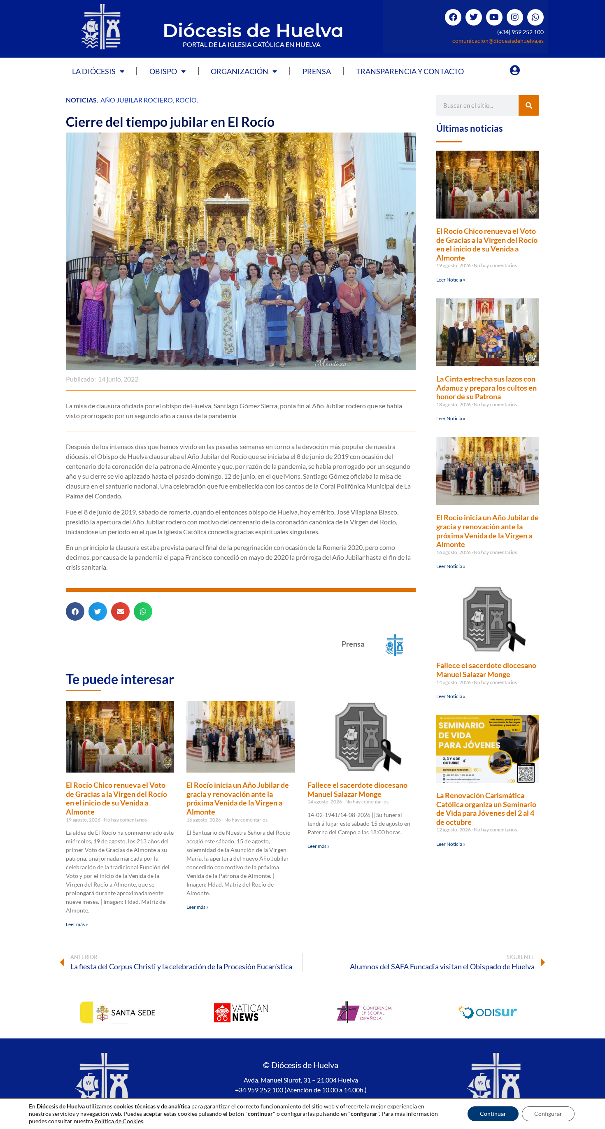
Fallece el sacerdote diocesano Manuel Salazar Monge (357, 789)
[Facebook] (453, 17)
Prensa (316, 71)
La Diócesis (94, 71)
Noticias (81, 100)
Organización (239, 71)
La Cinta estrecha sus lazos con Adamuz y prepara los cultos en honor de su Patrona (486, 387)
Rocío (186, 100)
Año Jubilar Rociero (136, 100)
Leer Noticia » (450, 280)
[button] (75, 611)
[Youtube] (494, 17)
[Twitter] (473, 17)
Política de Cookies (118, 1120)
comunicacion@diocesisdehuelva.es (498, 40)
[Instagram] (515, 17)
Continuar (493, 1113)
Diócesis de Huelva (253, 30)
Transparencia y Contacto (410, 71)
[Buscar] (529, 105)
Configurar (548, 1113)
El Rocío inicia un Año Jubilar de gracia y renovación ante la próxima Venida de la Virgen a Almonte (237, 798)
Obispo (163, 71)
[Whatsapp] (535, 17)
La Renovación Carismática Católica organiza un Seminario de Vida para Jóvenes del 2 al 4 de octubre (486, 808)
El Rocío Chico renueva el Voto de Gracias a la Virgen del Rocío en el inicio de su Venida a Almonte (116, 798)
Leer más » (77, 924)
